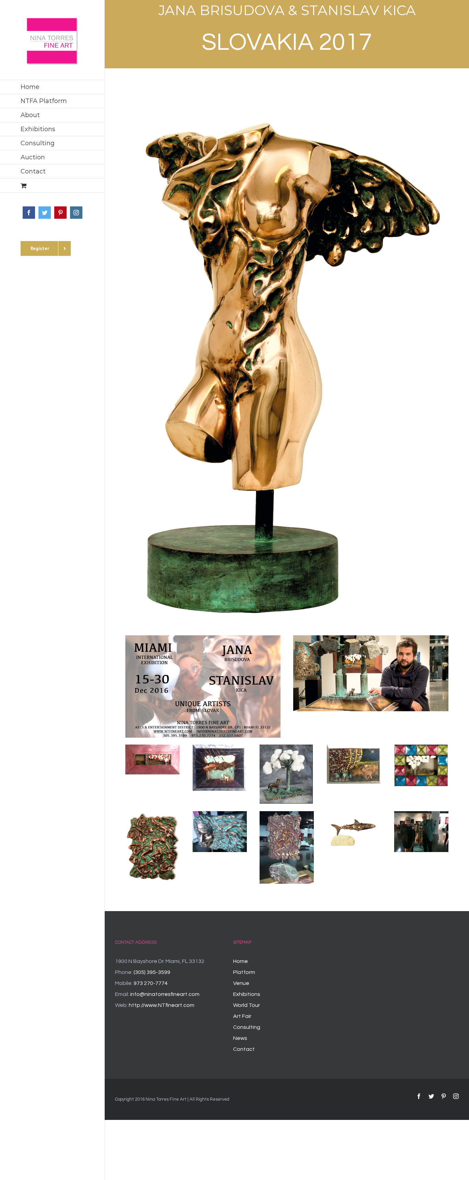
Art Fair (242, 1016)
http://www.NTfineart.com (161, 1005)
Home (240, 961)
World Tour (246, 1005)
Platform (244, 972)
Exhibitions (246, 994)
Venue (241, 983)
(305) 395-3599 (152, 972)
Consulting (246, 1027)
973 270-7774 (151, 983)
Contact (244, 1049)
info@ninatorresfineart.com (164, 994)
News (240, 1038)
